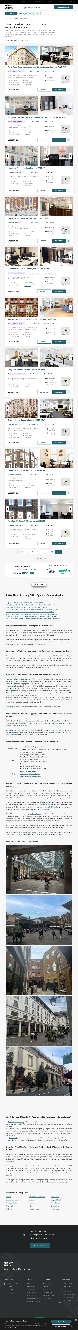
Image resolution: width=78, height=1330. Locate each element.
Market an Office (48, 1295)
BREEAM (46, 665)
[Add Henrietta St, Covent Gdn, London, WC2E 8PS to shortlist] (68, 190)
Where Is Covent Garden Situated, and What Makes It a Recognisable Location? (31, 614)
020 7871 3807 (14, 90)
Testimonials (31, 1289)
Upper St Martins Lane (16, 1122)
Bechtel (27, 732)
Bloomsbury (55, 807)
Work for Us (47, 1289)
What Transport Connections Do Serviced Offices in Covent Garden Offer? (30, 612)
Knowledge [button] (60, 2)
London (16, 18)
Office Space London (65, 1284)
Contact (71, 2)
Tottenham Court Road (37, 1197)
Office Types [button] (26, 2)
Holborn (48, 802)
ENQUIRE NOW (59, 89)
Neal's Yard (22, 825)
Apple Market (10, 825)
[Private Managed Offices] (23, 71)
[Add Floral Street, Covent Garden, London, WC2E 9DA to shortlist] (68, 291)
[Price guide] (56, 71)
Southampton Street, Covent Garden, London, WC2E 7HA (32, 319)
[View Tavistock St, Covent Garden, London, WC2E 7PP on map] (65, 230)
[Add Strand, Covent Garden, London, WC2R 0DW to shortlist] (68, 442)
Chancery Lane (34, 1209)
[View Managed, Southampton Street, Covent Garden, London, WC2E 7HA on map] (65, 129)
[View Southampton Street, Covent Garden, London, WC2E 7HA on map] (65, 331)
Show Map (40, 584)
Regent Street (56, 1200)
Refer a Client (47, 1284)
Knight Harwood (21, 725)
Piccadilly (32, 1200)
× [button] (76, 1320)
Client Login (47, 1298)
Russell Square (56, 1203)
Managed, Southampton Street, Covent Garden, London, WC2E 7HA (36, 117)
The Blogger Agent (58, 723)
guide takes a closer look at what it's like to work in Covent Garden (31, 832)
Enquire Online (63, 7)
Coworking (30, 1295)
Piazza (31, 816)
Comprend (65, 732)
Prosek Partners (16, 732)
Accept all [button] (61, 1321)
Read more (43, 1325)
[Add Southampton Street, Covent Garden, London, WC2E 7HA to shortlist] (68, 342)
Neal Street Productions (53, 732)
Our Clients (31, 1287)
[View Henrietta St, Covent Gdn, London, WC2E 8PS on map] (65, 180)
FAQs (29, 1284)
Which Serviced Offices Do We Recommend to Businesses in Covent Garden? (31, 616)
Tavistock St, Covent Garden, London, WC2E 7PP (28, 218)
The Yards (41, 660)
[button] (27, 1328)
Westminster (55, 1209)
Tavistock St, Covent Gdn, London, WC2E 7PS (26, 521)
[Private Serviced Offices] (22, 172)
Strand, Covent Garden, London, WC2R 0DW (26, 420)
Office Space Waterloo (65, 1297)
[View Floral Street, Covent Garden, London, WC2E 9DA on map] (65, 281)
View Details (44, 89)
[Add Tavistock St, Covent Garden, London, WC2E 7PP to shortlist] (68, 241)
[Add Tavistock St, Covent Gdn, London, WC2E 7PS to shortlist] (68, 543)
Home (6, 18)
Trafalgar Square (12, 1203)
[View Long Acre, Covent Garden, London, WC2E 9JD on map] (65, 381)
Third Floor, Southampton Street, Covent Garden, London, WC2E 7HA (37, 67)
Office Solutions (48, 1292)
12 (52, 552)
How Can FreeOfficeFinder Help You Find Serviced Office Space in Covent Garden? (33, 619)
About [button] (50, 2)
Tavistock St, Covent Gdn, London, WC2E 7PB (26, 470)
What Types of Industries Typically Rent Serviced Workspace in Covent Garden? (32, 609)
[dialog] (39, 1324)
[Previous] (9, 55)
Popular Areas (64, 1280)
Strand (58, 805)
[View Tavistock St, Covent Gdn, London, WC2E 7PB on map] (65, 482)
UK (11, 18)
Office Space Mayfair (65, 1292)
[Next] (68, 55)
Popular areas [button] (39, 2)
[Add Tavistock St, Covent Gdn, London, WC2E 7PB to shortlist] (68, 493)
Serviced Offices (32, 1292)
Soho (8, 802)
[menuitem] (35, 1284)
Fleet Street (55, 1197)
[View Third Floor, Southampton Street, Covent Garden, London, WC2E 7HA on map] (65, 79)
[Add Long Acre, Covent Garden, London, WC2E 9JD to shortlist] (68, 392)
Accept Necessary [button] (61, 1326)
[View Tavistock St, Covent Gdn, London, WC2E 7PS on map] (65, 533)
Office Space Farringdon (66, 1294)
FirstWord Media (11, 735)
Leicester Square (44, 805)
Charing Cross (11, 1206)
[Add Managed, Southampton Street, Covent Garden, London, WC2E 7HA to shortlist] (68, 140)
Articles (45, 1287)
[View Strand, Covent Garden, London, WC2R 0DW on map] (65, 432)
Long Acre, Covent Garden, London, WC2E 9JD (27, 370)
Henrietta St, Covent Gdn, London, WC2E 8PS (27, 168)
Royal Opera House (34, 814)
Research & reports (33, 1301)
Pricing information (12, 707)
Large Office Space (33, 1298)
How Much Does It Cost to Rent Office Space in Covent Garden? (26, 607)
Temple (31, 1203)
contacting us (58, 1182)
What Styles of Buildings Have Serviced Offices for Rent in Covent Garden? (30, 605)
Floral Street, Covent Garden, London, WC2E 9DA (28, 269)
